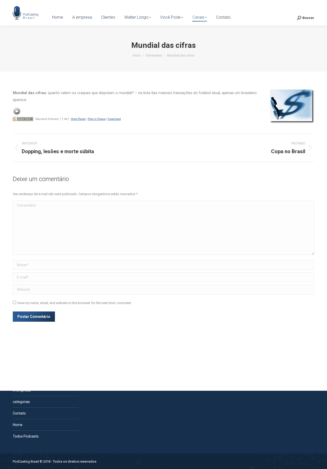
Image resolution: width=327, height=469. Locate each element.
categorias (21, 402)
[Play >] (17, 111)
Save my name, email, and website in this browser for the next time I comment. (74, 303)
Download (114, 119)
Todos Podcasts (26, 436)
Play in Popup (97, 119)
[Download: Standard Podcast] (23, 119)
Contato (19, 413)
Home (17, 425)
